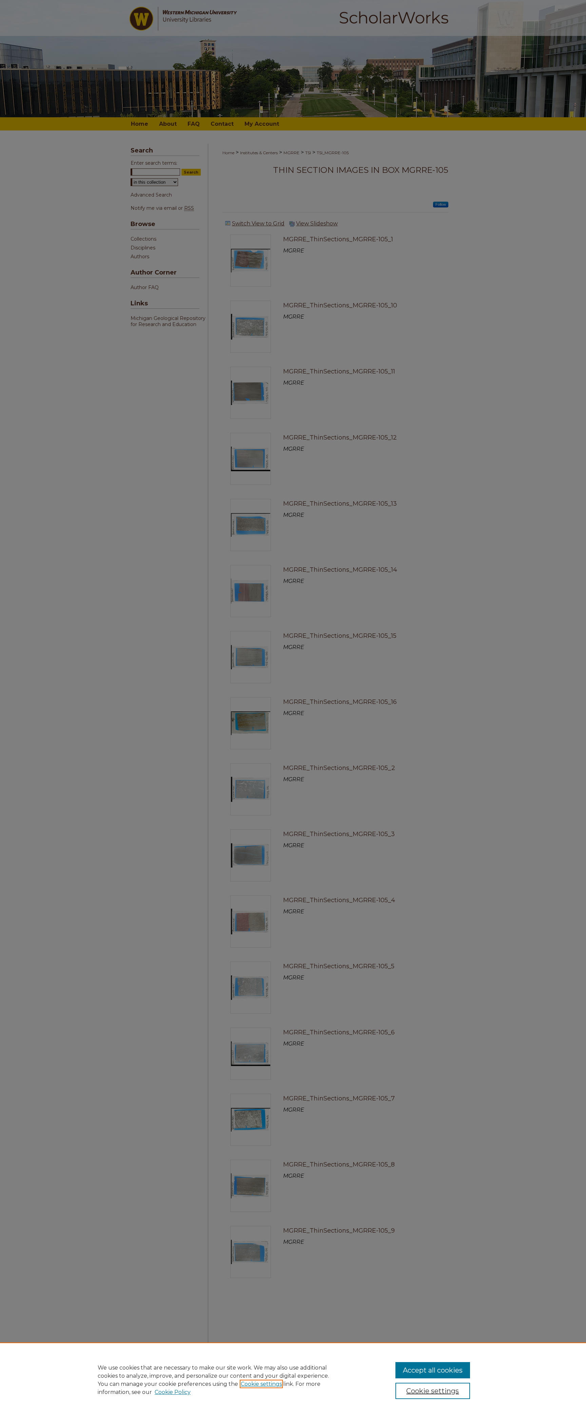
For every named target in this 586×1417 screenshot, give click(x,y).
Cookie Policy (173, 1392)
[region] (293, 1379)
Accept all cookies (433, 1370)
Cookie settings (261, 1384)
